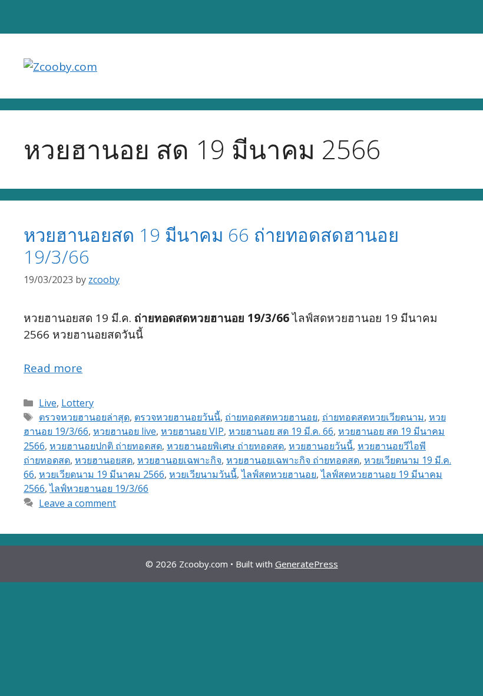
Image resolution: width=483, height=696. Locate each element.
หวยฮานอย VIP (192, 431)
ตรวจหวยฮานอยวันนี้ (177, 417)
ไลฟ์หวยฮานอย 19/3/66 (98, 488)
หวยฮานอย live (124, 431)
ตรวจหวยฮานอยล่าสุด (84, 417)
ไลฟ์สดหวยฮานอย (279, 474)
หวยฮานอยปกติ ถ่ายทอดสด (105, 445)
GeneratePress (306, 564)
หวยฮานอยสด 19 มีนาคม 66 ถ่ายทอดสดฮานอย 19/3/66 (211, 245)
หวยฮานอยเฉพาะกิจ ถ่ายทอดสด (292, 460)
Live (48, 402)
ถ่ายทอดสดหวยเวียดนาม (373, 417)
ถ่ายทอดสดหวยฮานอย (271, 417)
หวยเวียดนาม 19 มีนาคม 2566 (101, 474)
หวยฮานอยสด (104, 460)
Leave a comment (77, 503)
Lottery (77, 402)
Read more (53, 368)
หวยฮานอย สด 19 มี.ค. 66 (281, 431)
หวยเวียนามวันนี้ (203, 474)
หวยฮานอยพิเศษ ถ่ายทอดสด (225, 445)
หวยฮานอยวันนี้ (321, 445)
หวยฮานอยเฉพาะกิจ (179, 460)
